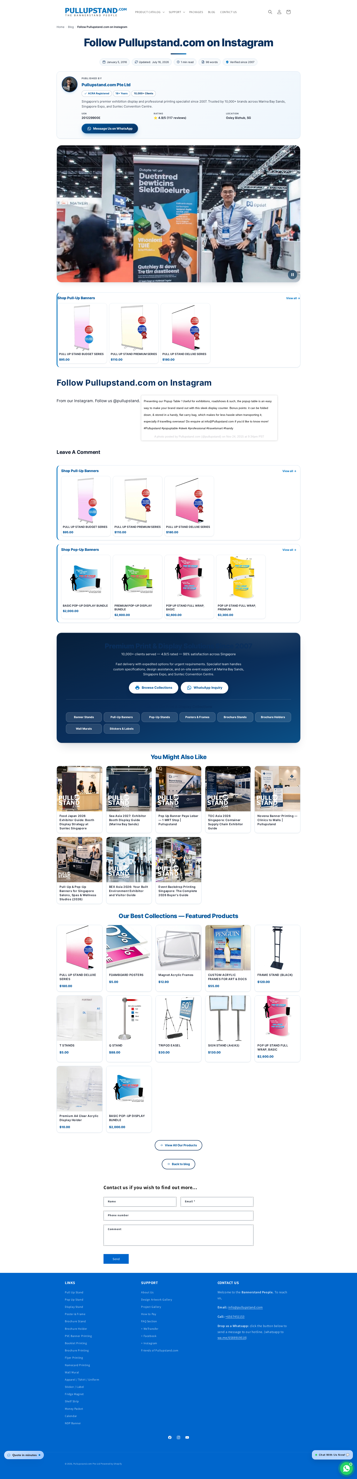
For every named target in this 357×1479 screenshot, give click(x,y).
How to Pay (148, 1314)
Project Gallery (151, 1306)
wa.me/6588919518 (232, 1338)
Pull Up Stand (74, 1292)
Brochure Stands (235, 717)
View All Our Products (181, 1145)
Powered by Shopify (111, 1463)
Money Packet (74, 1408)
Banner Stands (84, 717)
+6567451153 (235, 1316)
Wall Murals (84, 729)
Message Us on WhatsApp (112, 128)
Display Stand (74, 1306)
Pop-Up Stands (159, 717)
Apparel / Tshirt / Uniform (82, 1379)
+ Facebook (148, 1336)
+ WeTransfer (149, 1328)
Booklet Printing (76, 1343)
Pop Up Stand (74, 1299)
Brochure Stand (75, 1321)
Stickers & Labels (122, 729)
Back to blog (181, 1164)
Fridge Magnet (74, 1394)
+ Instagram (149, 1343)
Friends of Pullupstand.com (159, 1350)
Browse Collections (157, 688)
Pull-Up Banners (122, 717)
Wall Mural (72, 1372)
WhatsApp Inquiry (208, 688)
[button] (149, 12)
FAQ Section (149, 1321)
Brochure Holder (76, 1328)
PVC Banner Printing (78, 1336)
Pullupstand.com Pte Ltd (86, 1463)
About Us (147, 1292)
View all (293, 298)
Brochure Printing (77, 1350)
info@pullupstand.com (245, 1307)
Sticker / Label (74, 1386)
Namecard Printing (77, 1365)
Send (116, 1259)
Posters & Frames (197, 717)
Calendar (71, 1416)
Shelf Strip (72, 1401)
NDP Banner (73, 1423)
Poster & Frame (75, 1314)
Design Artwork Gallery (156, 1299)
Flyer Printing (74, 1357)
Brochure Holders (273, 717)
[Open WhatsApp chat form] (346, 1468)
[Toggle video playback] (292, 274)
